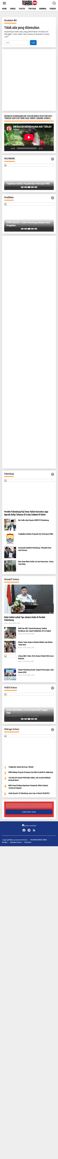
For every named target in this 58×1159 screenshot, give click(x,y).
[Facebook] (24, 830)
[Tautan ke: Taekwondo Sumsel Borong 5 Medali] (29, 749)
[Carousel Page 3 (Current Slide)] (29, 187)
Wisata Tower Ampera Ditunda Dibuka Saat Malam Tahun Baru (35, 643)
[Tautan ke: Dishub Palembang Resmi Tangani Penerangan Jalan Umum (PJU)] (10, 674)
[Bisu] (45, 148)
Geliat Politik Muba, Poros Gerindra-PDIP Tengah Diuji (26, 711)
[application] (29, 137)
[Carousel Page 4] (32, 187)
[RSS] (34, 830)
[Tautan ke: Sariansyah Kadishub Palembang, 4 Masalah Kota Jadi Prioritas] (10, 552)
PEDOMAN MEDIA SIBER (38, 840)
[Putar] (7, 148)
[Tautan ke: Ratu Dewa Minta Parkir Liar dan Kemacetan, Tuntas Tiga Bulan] (10, 566)
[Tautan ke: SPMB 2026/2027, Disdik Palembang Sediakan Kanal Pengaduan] (29, 217)
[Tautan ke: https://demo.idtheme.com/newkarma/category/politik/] (52, 688)
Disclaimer (27, 842)
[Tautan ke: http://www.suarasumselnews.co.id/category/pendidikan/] (52, 198)
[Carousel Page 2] (25, 187)
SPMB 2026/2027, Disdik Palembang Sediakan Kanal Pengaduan (28, 224)
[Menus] (4, 3)
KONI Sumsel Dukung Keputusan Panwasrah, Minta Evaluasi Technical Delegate (28, 786)
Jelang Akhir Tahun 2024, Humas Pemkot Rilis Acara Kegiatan (36, 657)
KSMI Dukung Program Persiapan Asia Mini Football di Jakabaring (30, 772)
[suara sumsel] (29, 3)
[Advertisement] (29, 80)
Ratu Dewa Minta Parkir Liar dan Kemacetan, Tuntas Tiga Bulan (35, 562)
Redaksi (4, 842)
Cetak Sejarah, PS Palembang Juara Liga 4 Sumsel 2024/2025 (29, 793)
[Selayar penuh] (50, 148)
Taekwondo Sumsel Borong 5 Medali (20, 767)
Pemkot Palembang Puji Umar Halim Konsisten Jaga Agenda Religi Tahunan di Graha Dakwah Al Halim (26, 513)
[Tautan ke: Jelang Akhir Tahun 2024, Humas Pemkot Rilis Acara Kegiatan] (10, 660)
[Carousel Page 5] (35, 187)
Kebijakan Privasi (16, 842)
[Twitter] (29, 830)
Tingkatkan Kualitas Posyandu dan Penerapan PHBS (28, 183)
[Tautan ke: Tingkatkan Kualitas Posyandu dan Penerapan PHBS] (29, 177)
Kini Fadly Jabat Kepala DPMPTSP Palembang (33, 520)
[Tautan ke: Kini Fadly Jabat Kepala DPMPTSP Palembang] (10, 524)
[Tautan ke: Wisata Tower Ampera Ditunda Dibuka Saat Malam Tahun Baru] (10, 646)
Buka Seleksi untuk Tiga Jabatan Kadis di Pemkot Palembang (24, 618)
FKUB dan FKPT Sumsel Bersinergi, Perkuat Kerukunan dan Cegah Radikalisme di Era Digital (34, 629)
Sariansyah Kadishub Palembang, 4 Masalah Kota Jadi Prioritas (34, 549)
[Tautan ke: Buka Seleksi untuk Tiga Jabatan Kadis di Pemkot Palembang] (29, 599)
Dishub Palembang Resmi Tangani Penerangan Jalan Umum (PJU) (36, 671)
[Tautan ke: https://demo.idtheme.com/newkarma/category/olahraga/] (52, 729)
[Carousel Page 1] (22, 187)
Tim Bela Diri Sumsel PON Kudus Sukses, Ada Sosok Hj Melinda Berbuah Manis (29, 779)
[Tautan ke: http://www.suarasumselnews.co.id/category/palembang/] (52, 159)
